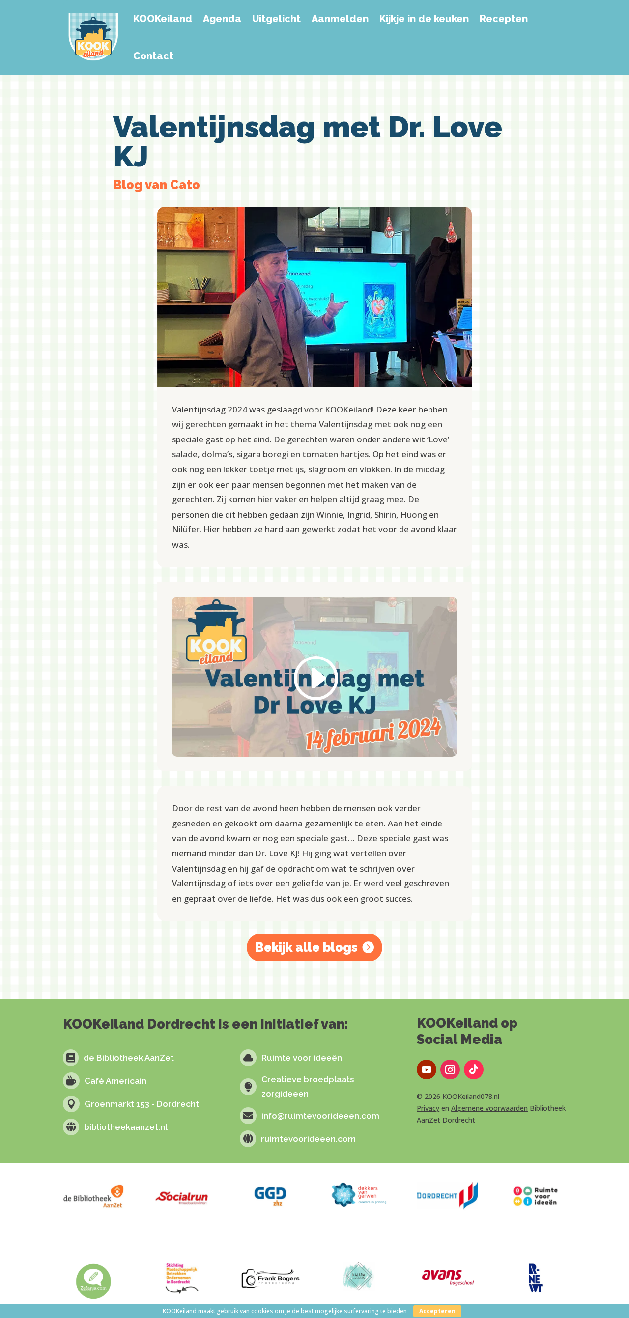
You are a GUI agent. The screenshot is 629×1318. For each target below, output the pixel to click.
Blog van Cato (156, 184)
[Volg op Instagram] (450, 1069)
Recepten (504, 19)
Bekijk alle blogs (306, 947)
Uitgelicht (276, 19)
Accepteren (437, 1311)
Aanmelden (340, 19)
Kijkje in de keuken (424, 19)
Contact (153, 56)
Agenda (222, 19)
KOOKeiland (162, 19)
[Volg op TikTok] (474, 1069)
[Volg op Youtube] (426, 1069)
